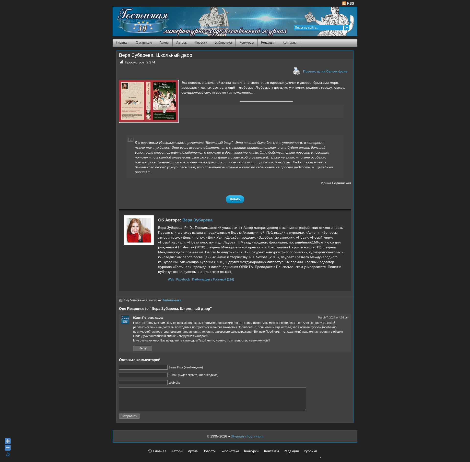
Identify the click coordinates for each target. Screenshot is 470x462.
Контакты (289, 42)
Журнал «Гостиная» (247, 436)
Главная (122, 42)
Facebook (183, 279)
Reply (143, 348)
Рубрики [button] (310, 451)
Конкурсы (246, 42)
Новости (201, 42)
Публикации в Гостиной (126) (213, 279)
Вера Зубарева (197, 220)
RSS (350, 3)
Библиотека (223, 42)
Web (171, 279)
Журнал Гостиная (136, 21)
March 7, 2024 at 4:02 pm (333, 317)
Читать (235, 199)
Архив (164, 42)
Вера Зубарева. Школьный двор (155, 55)
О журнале (144, 42)
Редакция (268, 42)
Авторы (181, 42)
